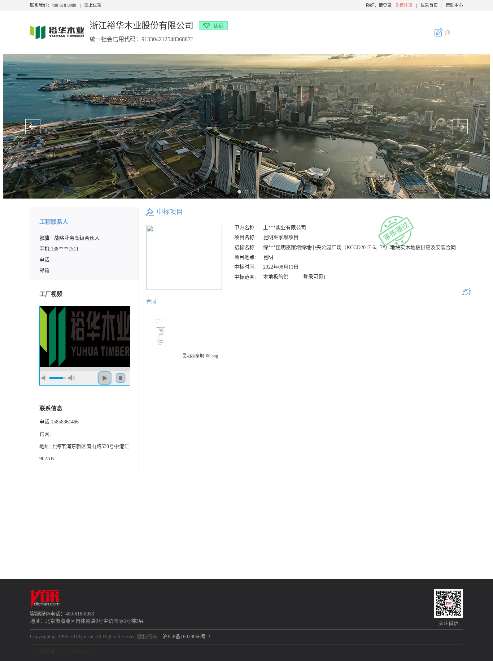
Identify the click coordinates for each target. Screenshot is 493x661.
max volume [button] (71, 377)
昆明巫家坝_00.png (200, 355)
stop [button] (120, 378)
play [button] (104, 378)
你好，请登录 (379, 5)
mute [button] (45, 377)
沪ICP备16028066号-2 (186, 636)
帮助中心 (454, 5)
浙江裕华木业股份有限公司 (141, 25)
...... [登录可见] (308, 276)
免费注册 (404, 5)
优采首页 (429, 5)
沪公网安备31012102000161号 (63, 651)
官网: (45, 434)
